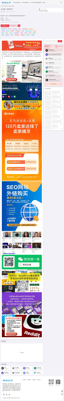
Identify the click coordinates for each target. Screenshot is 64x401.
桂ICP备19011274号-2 (16, 397)
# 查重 (2, 33)
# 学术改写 (18, 31)
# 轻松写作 (23, 35)
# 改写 (34, 31)
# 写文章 (3, 31)
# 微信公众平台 (29, 31)
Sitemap (38, 379)
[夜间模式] (62, 394)
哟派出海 (10, 397)
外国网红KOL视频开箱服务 (9, 253)
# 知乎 (22, 33)
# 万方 (9, 29)
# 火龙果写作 (16, 33)
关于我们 (24, 379)
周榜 (59, 46)
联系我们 (29, 379)
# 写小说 (31, 29)
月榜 (61, 46)
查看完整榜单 (53, 84)
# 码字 (30, 33)
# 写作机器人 (25, 29)
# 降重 (32, 35)
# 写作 (19, 29)
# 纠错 (34, 33)
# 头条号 (12, 31)
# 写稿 (7, 31)
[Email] (9, 394)
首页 (2, 6)
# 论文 (12, 35)
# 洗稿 (11, 33)
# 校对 (7, 33)
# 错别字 (28, 35)
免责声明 (34, 379)
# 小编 (22, 31)
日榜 (56, 46)
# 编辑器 (7, 35)
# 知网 (26, 33)
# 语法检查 (17, 35)
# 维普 (2, 35)
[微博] (7, 394)
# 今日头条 (15, 29)
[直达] (9, 368)
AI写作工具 (6, 6)
